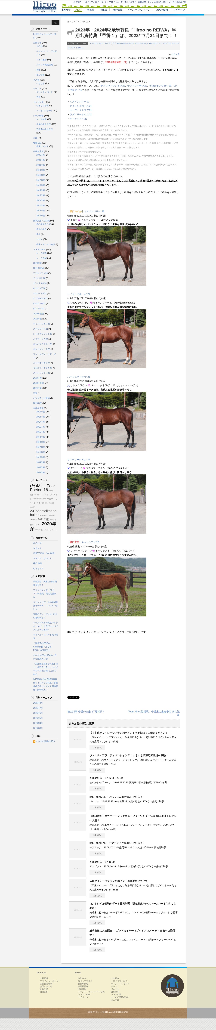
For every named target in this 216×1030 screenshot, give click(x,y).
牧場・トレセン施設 (45, 244)
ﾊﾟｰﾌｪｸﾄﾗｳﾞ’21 (165, 43)
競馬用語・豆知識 (41, 221)
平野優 (51, 515)
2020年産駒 (38, 313)
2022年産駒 (38, 383)
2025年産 (37, 403)
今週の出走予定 (43, 124)
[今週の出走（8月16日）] (77, 876)
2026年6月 (38, 713)
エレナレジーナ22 (41, 349)
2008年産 (40, 160)
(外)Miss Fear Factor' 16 (42, 488)
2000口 (51, 491)
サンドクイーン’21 (137, 85)
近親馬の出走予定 (44, 129)
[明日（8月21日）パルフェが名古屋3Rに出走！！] (77, 811)
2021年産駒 (38, 268)
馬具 (38, 234)
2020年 (33, 507)
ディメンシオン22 (41, 324)
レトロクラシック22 (42, 334)
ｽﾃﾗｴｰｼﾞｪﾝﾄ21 (39, 293)
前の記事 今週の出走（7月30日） (86, 711)
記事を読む (97, 747)
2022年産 (37, 319)
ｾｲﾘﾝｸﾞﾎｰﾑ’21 (140, 43)
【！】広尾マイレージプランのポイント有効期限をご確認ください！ (128, 732)
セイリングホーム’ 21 (78, 294)
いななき (40, 83)
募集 (38, 70)
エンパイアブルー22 (42, 344)
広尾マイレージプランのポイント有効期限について (118, 881)
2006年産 (40, 155)
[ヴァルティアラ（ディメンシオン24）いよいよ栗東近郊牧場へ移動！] (77, 769)
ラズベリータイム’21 (81, 114)
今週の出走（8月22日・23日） (106, 778)
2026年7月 (38, 708)
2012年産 (40, 180)
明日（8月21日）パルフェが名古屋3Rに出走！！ (117, 797)
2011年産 (40, 175)
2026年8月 (38, 703)
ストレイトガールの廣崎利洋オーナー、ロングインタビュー (45, 605)
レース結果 (41, 119)
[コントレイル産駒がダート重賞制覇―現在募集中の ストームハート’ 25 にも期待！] (77, 917)
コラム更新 (41, 60)
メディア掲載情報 (44, 65)
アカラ (37, 525)
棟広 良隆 (37, 563)
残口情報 (40, 75)
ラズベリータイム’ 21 (78, 459)
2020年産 (37, 263)
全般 (35, 138)
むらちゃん (38, 568)
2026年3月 (38, 728)
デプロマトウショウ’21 (113, 85)
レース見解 (41, 258)
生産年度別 (38, 151)
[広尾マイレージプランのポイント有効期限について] (77, 895)
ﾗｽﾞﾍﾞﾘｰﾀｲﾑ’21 (77, 48)
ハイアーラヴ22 (40, 339)
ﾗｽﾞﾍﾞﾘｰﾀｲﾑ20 (39, 283)
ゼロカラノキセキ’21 (160, 85)
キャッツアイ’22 (78, 118)
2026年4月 (38, 723)
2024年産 (37, 388)
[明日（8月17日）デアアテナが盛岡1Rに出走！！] (77, 857)
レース (39, 239)
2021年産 (43, 519)
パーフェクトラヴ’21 (81, 110)
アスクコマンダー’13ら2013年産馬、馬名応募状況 (44, 593)
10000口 (52, 520)
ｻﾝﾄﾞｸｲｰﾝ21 (106, 43)
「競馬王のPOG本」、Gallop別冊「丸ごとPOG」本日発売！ (43, 646)
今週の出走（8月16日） (103, 862)
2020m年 (43, 515)
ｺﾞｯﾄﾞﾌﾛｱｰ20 (95, 43)
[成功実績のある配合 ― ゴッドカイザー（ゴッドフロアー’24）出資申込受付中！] (77, 944)
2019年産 (40, 215)
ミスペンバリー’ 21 (94, 211)
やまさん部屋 (42, 105)
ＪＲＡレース (39, 249)
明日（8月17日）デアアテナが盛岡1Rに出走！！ (117, 843)
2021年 (39, 499)
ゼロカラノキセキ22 (42, 368)
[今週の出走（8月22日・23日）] (77, 792)
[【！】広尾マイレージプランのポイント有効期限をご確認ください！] (77, 746)
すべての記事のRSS (45, 741)
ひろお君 (175, 54)
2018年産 (40, 210)
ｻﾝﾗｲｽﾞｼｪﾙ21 (39, 303)
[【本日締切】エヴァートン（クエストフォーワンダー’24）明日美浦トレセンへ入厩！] (77, 830)
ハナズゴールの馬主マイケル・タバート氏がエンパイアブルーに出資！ (45, 626)
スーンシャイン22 (41, 373)
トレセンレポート (44, 110)
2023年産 (37, 378)
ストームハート (50, 530)
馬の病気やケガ (43, 224)
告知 (38, 97)
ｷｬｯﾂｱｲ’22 (129, 43)
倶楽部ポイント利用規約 (101, 160)
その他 (39, 46)
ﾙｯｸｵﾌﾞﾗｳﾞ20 (39, 288)
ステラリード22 (40, 329)
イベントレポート (44, 92)
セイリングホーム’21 (81, 106)
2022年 (33, 519)
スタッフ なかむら (42, 558)
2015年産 (40, 195)
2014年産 (40, 190)
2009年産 (40, 165)
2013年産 (40, 185)
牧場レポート (42, 146)
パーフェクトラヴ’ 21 (78, 376)
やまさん (37, 548)
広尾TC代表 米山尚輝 (43, 553)
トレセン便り (39, 102)
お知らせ (37, 42)
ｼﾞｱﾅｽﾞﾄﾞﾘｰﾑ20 (40, 273)
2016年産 (40, 200)
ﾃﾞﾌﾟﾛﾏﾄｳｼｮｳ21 (118, 43)
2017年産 (40, 205)
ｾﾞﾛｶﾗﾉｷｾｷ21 (152, 43)
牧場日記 (37, 143)
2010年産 (40, 170)
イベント (37, 88)
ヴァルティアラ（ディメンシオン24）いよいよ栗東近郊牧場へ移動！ (128, 755)
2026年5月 (38, 718)
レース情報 (38, 115)
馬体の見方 (41, 229)
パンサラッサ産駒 (41, 398)
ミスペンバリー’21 (79, 101)
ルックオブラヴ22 (41, 363)
